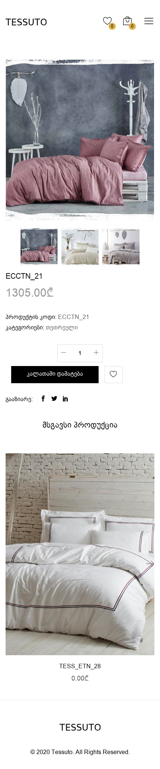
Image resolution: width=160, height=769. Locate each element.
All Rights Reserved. (103, 752)
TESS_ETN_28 (80, 666)
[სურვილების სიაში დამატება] (113, 374)
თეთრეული (62, 328)
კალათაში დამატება (55, 374)
